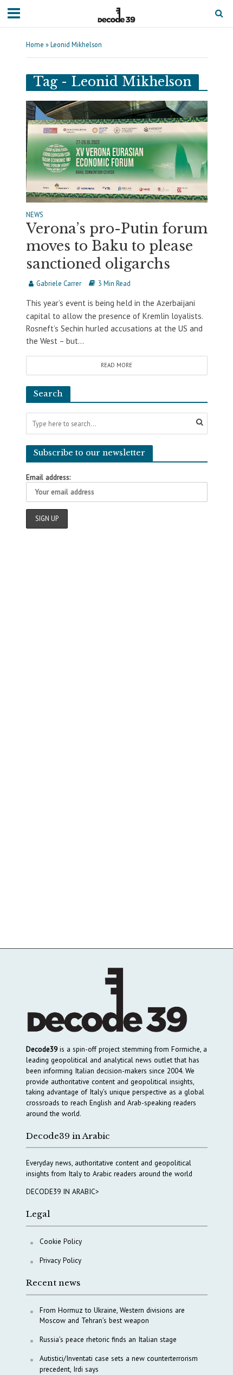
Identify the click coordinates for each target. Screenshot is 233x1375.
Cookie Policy (61, 1241)
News (34, 215)
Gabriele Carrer (58, 283)
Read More (116, 365)
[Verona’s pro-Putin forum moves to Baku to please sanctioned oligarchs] (117, 150)
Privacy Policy (60, 1260)
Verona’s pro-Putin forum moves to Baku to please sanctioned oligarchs (117, 246)
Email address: (48, 477)
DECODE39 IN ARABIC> (62, 1191)
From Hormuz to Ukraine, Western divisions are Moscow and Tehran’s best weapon (112, 1315)
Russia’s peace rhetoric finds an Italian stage (108, 1339)
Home (35, 44)
